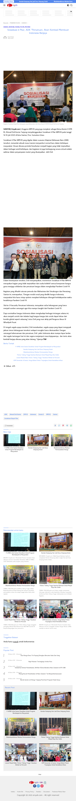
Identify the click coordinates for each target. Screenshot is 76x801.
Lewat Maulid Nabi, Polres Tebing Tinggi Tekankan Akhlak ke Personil (38, 358)
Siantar (55, 414)
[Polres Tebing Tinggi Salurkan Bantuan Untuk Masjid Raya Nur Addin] (56, 574)
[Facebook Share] (55, 425)
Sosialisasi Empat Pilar (11, 418)
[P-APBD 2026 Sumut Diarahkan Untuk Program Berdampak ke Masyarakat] (14, 440)
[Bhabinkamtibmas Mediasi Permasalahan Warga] (62, 440)
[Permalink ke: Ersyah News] (5, 37)
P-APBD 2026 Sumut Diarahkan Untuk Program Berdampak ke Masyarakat (38, 347)
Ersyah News (11, 37)
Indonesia (33, 414)
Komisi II (41, 414)
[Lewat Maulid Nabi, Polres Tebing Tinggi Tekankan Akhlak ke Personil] (20, 609)
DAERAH (5, 27)
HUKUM (17, 27)
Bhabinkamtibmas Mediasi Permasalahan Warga (52, 1)
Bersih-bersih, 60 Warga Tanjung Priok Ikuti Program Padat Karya (40, 680)
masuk (15, 641)
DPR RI (26, 414)
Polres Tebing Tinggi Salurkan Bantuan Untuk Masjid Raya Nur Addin (38, 355)
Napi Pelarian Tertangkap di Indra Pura (40, 662)
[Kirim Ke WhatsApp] (71, 425)
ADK (5, 414)
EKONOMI (11, 27)
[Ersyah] (12, 5)
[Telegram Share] (67, 425)
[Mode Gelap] (68, 5)
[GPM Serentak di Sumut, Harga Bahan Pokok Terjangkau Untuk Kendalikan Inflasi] (56, 609)
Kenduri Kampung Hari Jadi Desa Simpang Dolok (18, 1)
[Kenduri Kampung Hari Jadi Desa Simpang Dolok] (38, 440)
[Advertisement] (38, 55)
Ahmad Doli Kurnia (15, 414)
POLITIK (22, 27)
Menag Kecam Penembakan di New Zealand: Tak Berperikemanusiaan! (40, 674)
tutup (39, 774)
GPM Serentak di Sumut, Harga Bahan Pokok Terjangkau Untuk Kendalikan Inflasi (38, 361)
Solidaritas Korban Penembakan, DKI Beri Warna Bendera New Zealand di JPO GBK (40, 668)
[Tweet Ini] (59, 425)
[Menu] (4, 5)
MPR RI (48, 414)
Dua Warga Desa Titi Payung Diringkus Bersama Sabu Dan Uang (40, 656)
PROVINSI (27, 27)
